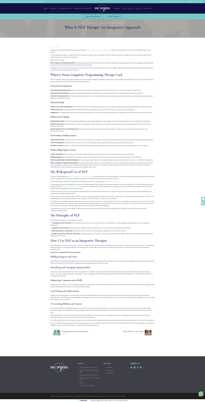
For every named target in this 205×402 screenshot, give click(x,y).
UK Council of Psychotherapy (71, 186)
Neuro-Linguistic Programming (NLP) (99, 50)
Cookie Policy (116, 396)
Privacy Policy (107, 396)
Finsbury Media (86, 396)
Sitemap (122, 396)
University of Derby (113, 181)
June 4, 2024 (54, 47)
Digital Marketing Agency (96, 396)
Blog (87, 23)
